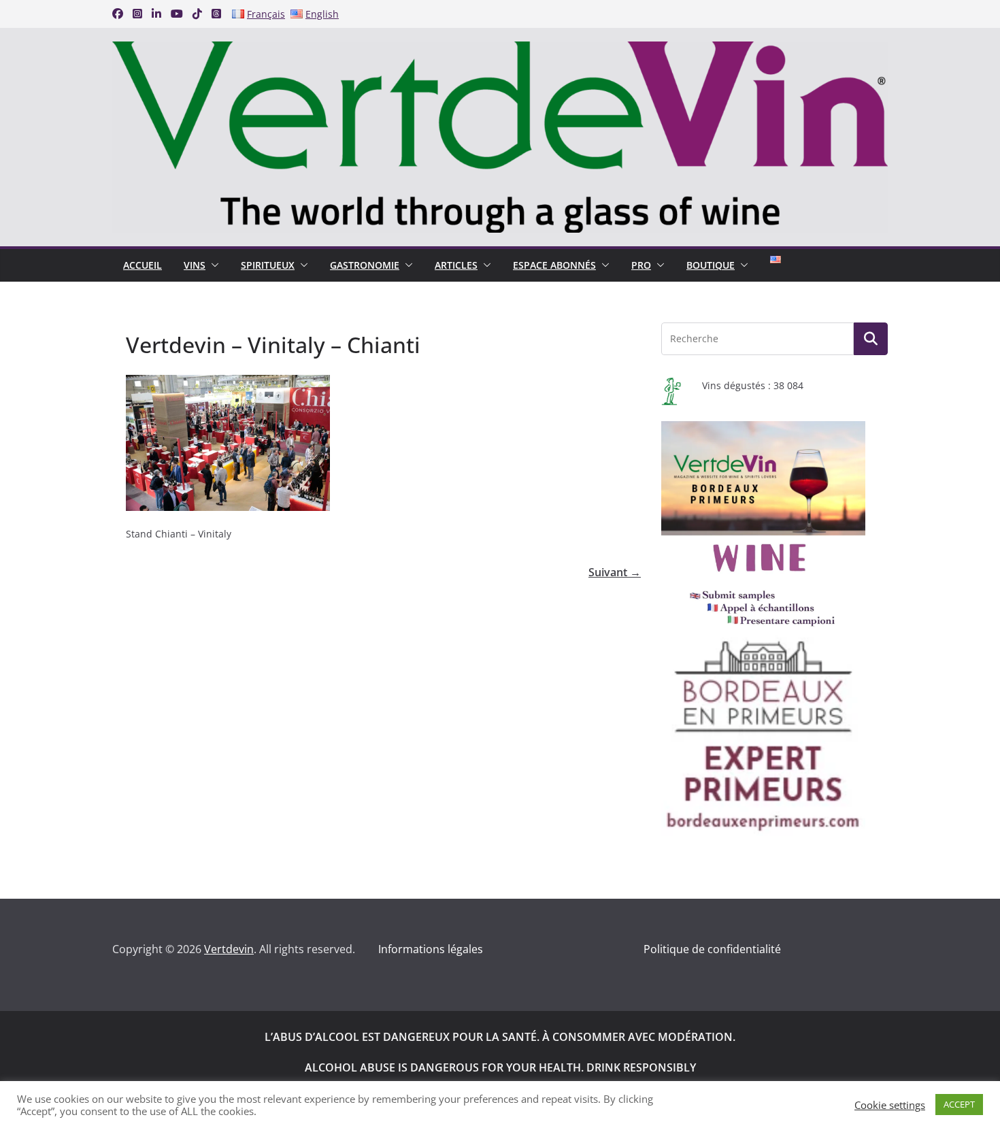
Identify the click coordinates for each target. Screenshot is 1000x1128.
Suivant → (614, 572)
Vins (194, 265)
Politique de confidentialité (712, 949)
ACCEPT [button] (959, 1104)
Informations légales (430, 949)
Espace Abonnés (554, 265)
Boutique (710, 265)
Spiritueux (268, 265)
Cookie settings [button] (889, 1105)
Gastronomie (364, 265)
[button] (212, 265)
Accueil (142, 265)
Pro (641, 265)
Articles (456, 265)
